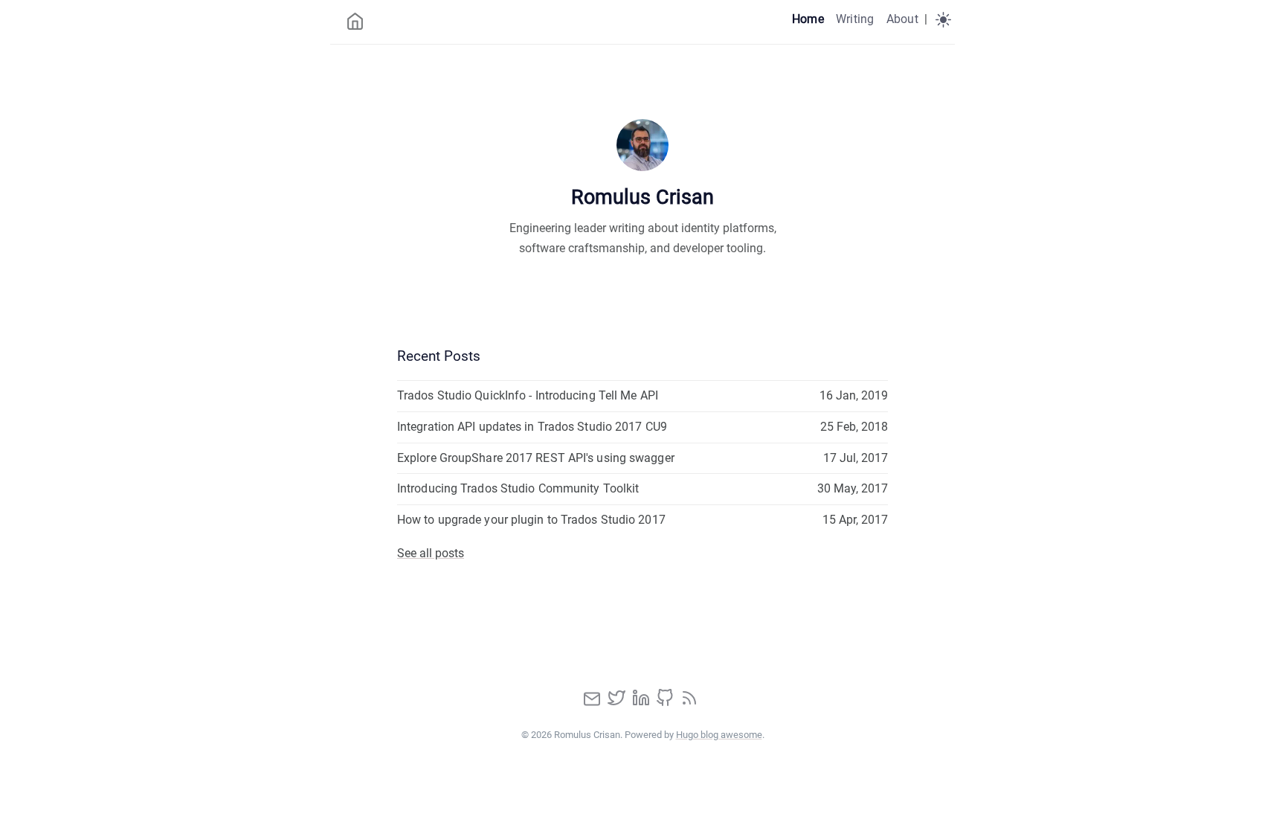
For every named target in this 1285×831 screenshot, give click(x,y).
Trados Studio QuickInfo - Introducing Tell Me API (527, 395)
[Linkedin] (642, 703)
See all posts (430, 553)
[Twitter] (618, 703)
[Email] (593, 703)
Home (808, 19)
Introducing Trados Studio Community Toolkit (518, 488)
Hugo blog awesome (719, 734)
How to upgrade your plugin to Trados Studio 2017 (531, 520)
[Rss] (689, 703)
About (902, 19)
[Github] (666, 703)
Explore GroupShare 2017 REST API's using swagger (535, 458)
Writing (855, 19)
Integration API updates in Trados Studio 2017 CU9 (532, 427)
